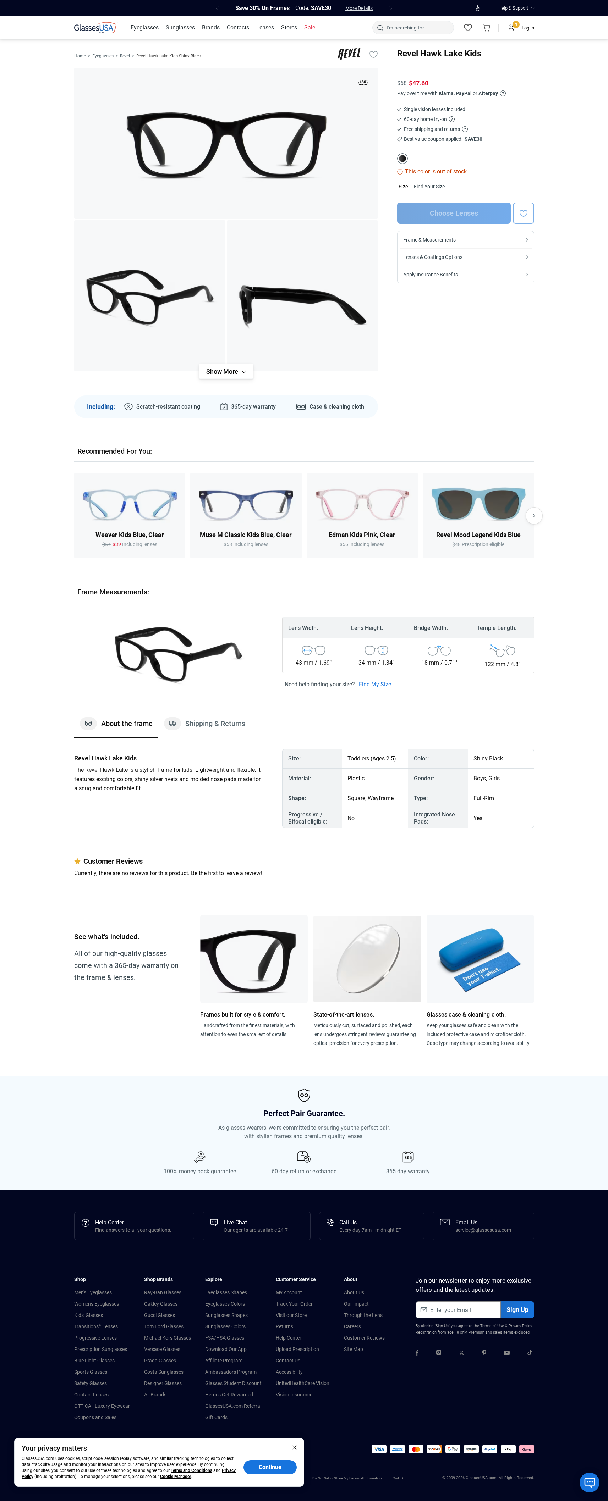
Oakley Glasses (160, 1304)
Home (80, 56)
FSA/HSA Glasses (224, 1338)
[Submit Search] (380, 27)
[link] (97, 27)
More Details (359, 8)
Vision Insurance (294, 1394)
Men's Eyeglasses (93, 1292)
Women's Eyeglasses (96, 1304)
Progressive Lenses (95, 1338)
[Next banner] (391, 8)
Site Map (353, 1349)
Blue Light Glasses (94, 1360)
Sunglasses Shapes (226, 1315)
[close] (294, 1447)
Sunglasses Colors (225, 1326)
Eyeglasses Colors (225, 1304)
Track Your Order (294, 1304)
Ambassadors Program (231, 1372)
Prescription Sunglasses (100, 1349)
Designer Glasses (163, 1383)
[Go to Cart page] (486, 27)
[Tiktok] (529, 1354)
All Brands (155, 1394)
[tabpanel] (304, 788)
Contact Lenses (91, 1394)
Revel (125, 56)
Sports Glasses (90, 1372)
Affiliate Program (223, 1360)
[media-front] (226, 143)
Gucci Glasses (159, 1315)
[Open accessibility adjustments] (478, 8)
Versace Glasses (162, 1349)
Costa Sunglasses (164, 1372)
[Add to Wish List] (374, 54)
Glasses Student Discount (233, 1383)
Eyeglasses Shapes (226, 1292)
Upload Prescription (297, 1349)
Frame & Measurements (429, 240)
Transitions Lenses (96, 1326)
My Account (289, 1292)
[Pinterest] (484, 1354)
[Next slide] (534, 515)
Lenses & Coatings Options (432, 257)
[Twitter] (461, 1354)
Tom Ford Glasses (164, 1326)
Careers (352, 1326)
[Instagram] (438, 1354)
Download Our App (226, 1349)
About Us (354, 1292)
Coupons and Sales (95, 1417)
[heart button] (523, 213)
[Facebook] (417, 1354)
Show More (222, 371)
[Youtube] (507, 1354)
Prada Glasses (160, 1360)
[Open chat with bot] (589, 1482)
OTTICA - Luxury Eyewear (102, 1406)
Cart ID (398, 1478)
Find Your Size (429, 186)
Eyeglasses (103, 56)
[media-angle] (149, 295)
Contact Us (288, 1360)
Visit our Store (291, 1315)
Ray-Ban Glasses (162, 1292)
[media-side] (302, 295)
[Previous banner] (217, 8)
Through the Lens (363, 1315)
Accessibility (289, 1372)
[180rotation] (363, 84)
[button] (379, 1449)
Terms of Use (492, 1326)
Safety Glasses (90, 1383)
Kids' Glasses (88, 1315)
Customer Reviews (364, 1338)
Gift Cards (216, 1417)
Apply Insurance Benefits (430, 274)
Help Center (288, 1338)
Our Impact (356, 1304)
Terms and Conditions (191, 1470)
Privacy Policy (520, 1326)
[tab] (116, 727)
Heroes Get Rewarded (229, 1394)
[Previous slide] (74, 515)
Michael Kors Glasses (167, 1338)
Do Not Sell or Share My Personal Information (347, 1478)
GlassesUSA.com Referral (233, 1406)
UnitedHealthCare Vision (302, 1383)
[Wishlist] (468, 27)
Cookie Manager (175, 1476)
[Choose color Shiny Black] (402, 158)
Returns (284, 1326)
